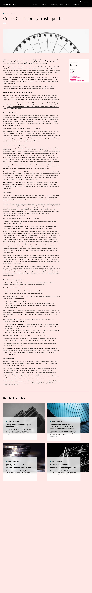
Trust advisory (73, 76)
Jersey (71, 72)
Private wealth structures (75, 80)
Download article (76, 62)
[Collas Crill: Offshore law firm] (10, 4)
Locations (43, 4)
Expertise (34, 4)
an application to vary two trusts (48, 117)
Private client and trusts (75, 77)
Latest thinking (53, 4)
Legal (83, 80)
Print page (75, 65)
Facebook (80, 1)
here (40, 128)
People (27, 4)
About (67, 4)
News (61, 4)
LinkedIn (83, 1)
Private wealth (73, 78)
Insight (6, 13)
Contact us (76, 4)
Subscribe (87, 1)
